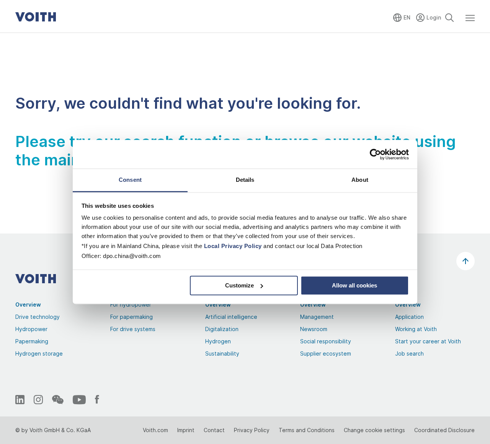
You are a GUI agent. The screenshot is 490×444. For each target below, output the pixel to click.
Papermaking (31, 341)
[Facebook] (97, 399)
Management (317, 316)
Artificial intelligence (231, 316)
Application (409, 316)
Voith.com (155, 430)
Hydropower (31, 329)
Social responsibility (325, 341)
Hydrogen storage (39, 353)
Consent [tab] (130, 179)
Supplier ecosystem (325, 353)
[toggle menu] (470, 21)
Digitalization (221, 329)
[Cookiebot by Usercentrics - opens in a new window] (375, 154)
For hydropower (130, 304)
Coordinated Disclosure (444, 430)
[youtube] (79, 399)
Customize (239, 285)
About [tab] (359, 179)
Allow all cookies (354, 285)
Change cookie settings (374, 430)
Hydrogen (218, 341)
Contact (214, 430)
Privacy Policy (252, 430)
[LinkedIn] (19, 399)
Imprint (185, 430)
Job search (409, 353)
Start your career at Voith (428, 341)
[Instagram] (38, 399)
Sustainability (222, 353)
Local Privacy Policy (233, 246)
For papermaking (131, 316)
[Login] (429, 16)
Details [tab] (245, 179)
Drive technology (37, 316)
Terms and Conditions (307, 430)
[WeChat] (58, 399)
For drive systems (132, 329)
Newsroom (313, 329)
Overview (28, 304)
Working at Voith (416, 329)
